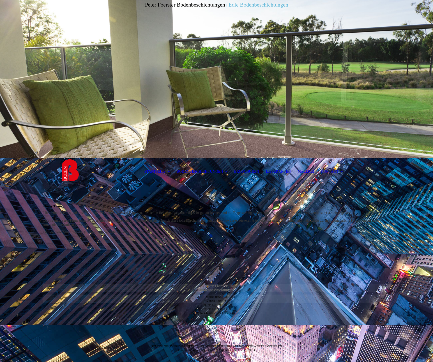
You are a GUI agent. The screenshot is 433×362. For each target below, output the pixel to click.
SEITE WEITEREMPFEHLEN (263, 346)
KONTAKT (330, 171)
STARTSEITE (155, 171)
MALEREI (306, 171)
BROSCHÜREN (246, 171)
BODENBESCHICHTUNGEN (200, 171)
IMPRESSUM (178, 346)
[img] (216, 79)
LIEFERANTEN (278, 171)
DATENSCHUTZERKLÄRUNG (224, 346)
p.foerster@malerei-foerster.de (216, 313)
